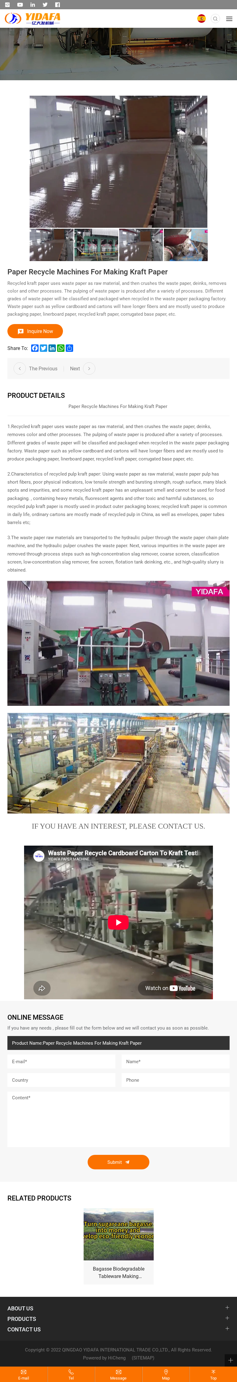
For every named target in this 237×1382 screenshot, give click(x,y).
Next (75, 368)
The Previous (43, 368)
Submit (114, 1162)
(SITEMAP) (143, 1358)
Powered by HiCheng (104, 1358)
